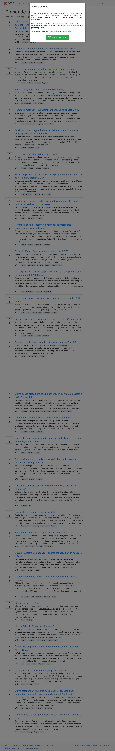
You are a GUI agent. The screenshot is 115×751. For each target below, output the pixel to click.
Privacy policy (67, 31)
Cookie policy (54, 31)
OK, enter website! (57, 37)
